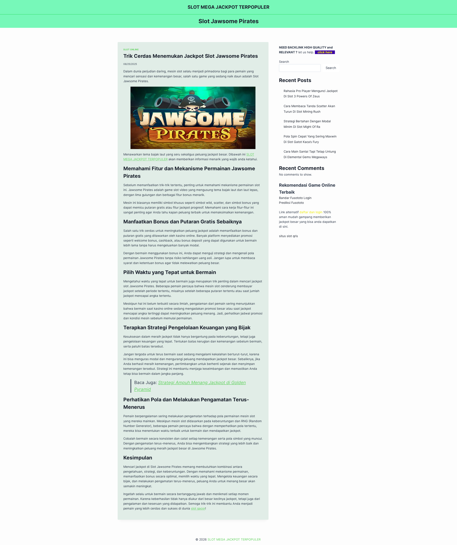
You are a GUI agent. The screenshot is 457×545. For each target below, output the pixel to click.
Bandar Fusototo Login (295, 198)
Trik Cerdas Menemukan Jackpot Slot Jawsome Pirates (190, 56)
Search (284, 61)
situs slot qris (288, 236)
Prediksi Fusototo (291, 202)
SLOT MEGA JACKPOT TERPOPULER (235, 539)
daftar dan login (311, 212)
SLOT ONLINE (131, 49)
